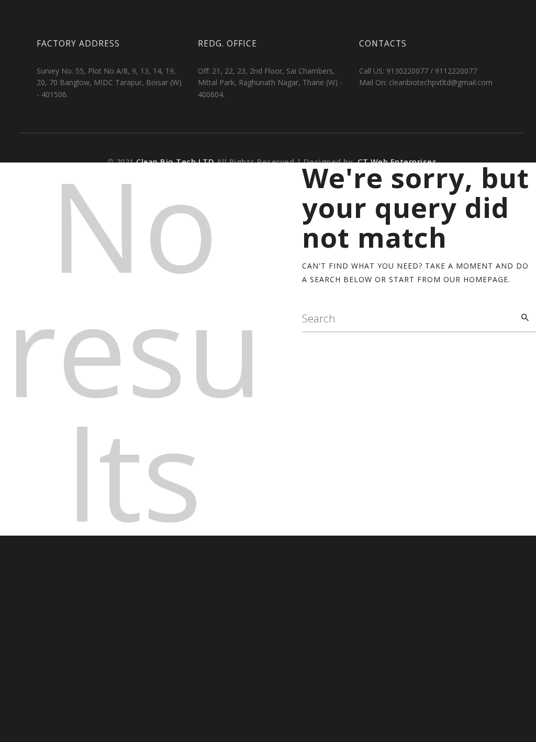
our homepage (475, 279)
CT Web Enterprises (396, 161)
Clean (176, 162)
